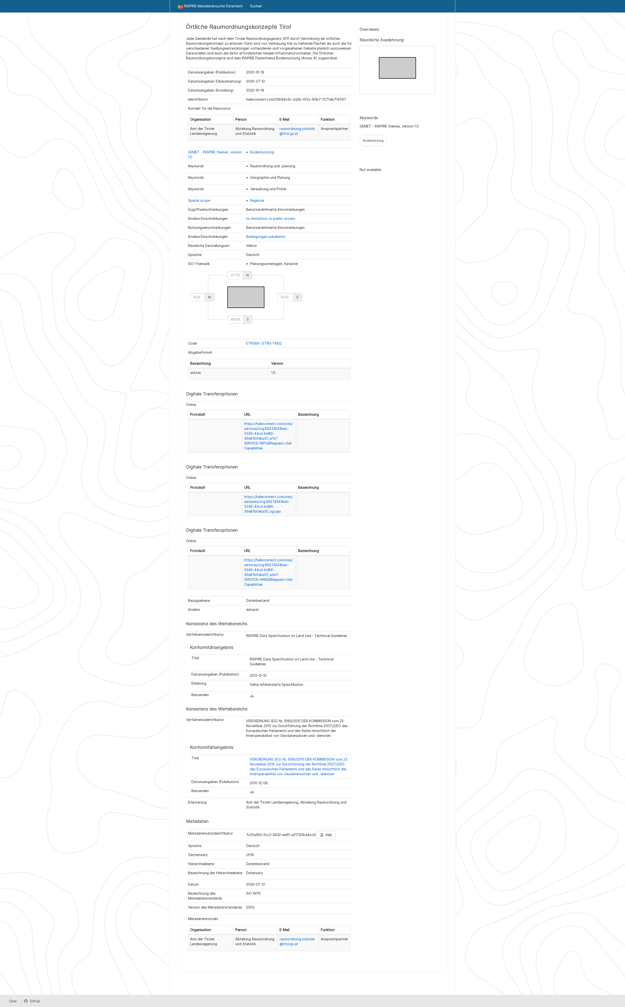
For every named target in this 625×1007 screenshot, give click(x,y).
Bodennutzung (262, 152)
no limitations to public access (270, 218)
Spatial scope (199, 200)
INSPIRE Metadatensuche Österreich (213, 6)
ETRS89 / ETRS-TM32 (264, 343)
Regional (257, 200)
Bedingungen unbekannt (265, 236)
